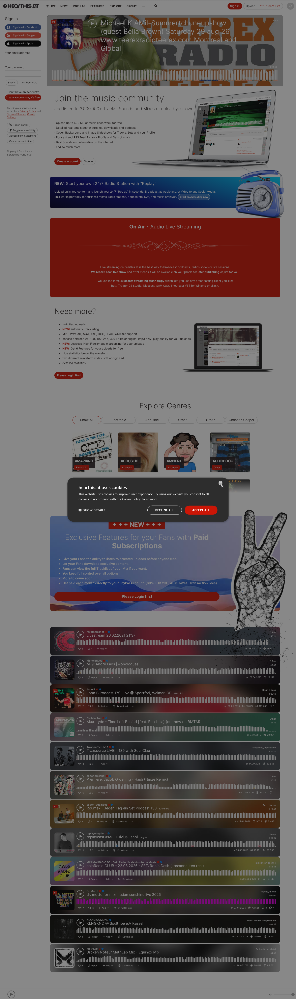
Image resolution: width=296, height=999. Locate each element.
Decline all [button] (164, 510)
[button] (92, 510)
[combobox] (221, 483)
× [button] (222, 486)
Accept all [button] (201, 510)
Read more (149, 499)
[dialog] (148, 499)
